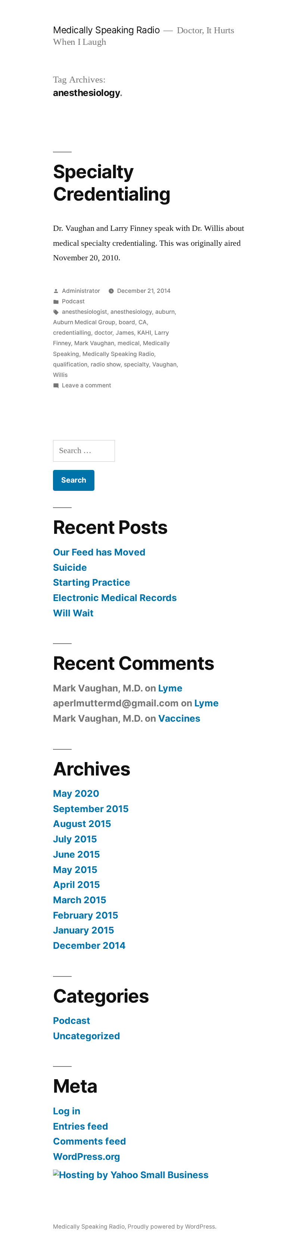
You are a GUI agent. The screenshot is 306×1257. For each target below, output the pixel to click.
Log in (66, 1111)
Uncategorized (86, 1035)
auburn (165, 311)
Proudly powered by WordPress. (172, 1226)
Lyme (170, 688)
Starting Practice (91, 582)
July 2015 (75, 839)
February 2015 (85, 915)
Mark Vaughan (94, 343)
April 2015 (76, 884)
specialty (136, 364)
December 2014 (89, 945)
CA (142, 322)
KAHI (144, 332)
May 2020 (76, 793)
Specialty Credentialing (111, 182)
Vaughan (164, 364)
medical (129, 343)
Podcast (73, 301)
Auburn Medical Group (84, 322)
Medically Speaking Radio (106, 29)
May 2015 (75, 869)
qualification (70, 364)
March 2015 (79, 899)
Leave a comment (86, 385)
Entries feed (80, 1126)
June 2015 (76, 854)
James (125, 332)
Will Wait (73, 613)
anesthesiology (131, 311)
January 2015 (83, 930)
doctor (103, 332)
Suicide (70, 567)
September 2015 (91, 808)
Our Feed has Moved (99, 552)
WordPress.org (86, 1156)
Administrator (81, 290)
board (127, 322)
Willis (60, 374)
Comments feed (89, 1141)
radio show (106, 364)
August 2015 (82, 823)
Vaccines (179, 718)
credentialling (72, 332)
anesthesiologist (84, 311)
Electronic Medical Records (115, 597)
